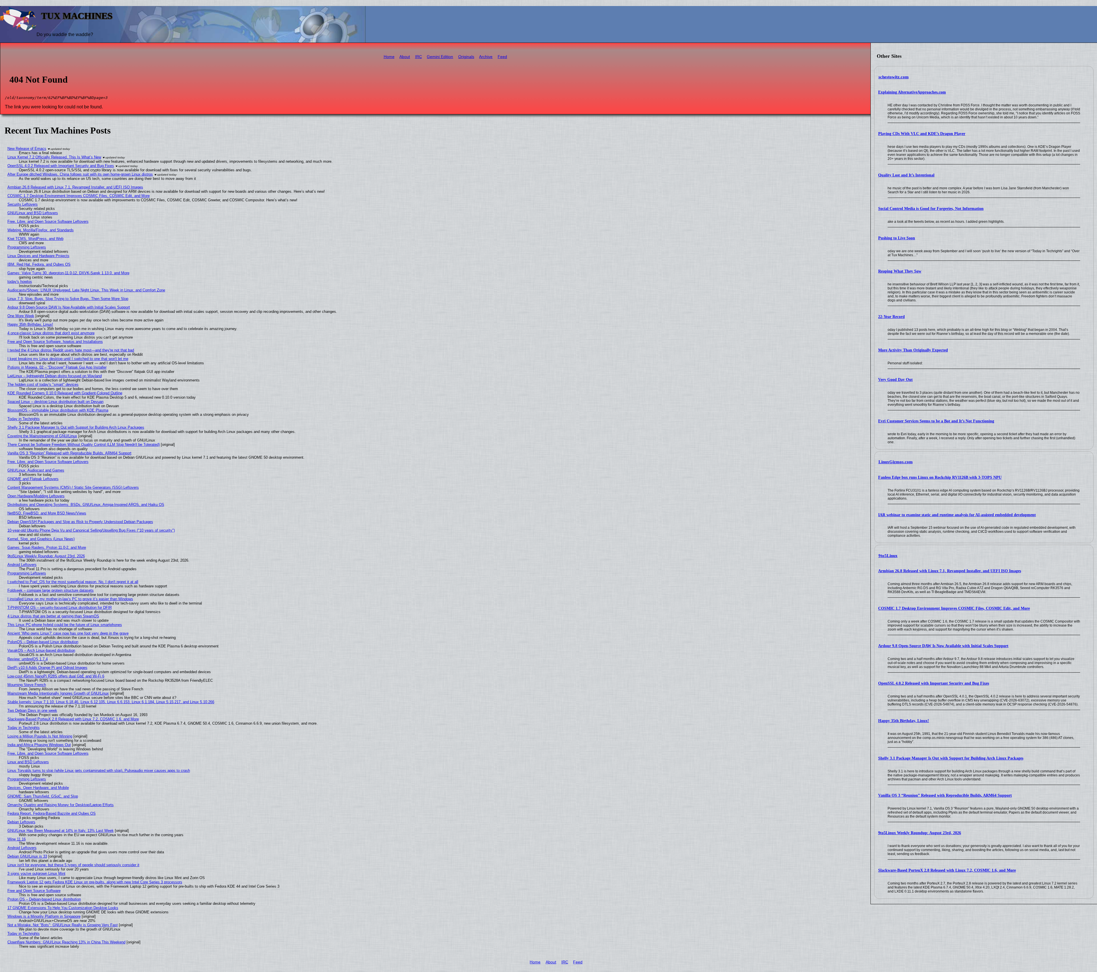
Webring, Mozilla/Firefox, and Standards (40, 230)
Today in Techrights (23, 419)
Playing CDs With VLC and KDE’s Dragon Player (921, 134)
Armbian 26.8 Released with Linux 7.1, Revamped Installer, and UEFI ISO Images (949, 571)
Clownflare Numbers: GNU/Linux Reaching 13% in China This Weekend (66, 942)
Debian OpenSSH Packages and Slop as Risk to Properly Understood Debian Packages (80, 522)
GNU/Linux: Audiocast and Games (35, 470)
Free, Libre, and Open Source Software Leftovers (48, 221)
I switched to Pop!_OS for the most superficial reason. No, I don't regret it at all (72, 582)
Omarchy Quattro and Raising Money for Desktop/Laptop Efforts (60, 805)
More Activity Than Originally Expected (913, 350)
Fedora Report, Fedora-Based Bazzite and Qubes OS (51, 813)
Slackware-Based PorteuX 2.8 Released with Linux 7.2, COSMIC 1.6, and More (947, 870)
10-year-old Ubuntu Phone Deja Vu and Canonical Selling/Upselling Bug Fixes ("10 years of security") (91, 530)
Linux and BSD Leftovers (28, 762)
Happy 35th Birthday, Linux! (903, 721)
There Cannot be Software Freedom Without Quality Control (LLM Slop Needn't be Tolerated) (83, 444)
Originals (466, 57)
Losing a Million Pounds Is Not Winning (39, 736)
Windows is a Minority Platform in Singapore (44, 916)
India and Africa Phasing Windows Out (39, 745)
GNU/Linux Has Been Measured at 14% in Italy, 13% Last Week (60, 830)
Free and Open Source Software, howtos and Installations (55, 341)
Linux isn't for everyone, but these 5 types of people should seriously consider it (73, 865)
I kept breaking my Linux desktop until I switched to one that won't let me (67, 359)
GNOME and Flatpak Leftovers (33, 479)
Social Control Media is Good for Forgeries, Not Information (931, 208)
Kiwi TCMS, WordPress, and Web (35, 238)
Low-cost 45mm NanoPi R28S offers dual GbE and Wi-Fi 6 (55, 676)
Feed (502, 57)
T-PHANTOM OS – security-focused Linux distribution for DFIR (59, 607)
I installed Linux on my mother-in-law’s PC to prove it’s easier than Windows (70, 599)
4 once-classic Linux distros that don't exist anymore (51, 333)
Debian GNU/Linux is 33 (27, 856)
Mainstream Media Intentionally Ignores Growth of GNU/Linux (58, 693)
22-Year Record (891, 317)
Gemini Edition (440, 57)
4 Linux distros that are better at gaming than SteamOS (53, 616)
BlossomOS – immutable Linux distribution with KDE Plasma (57, 410)
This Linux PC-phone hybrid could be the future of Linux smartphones (64, 625)
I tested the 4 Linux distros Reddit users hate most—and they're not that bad (70, 350)
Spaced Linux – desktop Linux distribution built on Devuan (55, 401)
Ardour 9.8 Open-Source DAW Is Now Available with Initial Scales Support (943, 646)
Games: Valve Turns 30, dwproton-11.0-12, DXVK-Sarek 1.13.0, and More (68, 273)
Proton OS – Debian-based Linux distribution (44, 899)
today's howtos (19, 281)
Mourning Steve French (26, 685)
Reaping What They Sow (899, 271)
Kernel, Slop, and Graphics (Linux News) (41, 539)
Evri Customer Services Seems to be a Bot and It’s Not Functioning (936, 421)
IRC (418, 57)
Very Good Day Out (895, 379)
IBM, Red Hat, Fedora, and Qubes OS (39, 264)
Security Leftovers (22, 204)
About (404, 57)
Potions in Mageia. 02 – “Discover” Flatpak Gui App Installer (57, 367)
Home (389, 57)
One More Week (20, 316)
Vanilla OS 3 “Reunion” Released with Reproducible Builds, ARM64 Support (945, 795)
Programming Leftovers (26, 247)
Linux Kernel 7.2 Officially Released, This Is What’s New (54, 157)
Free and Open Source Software (34, 890)
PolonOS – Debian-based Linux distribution (42, 642)
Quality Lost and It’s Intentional (906, 175)
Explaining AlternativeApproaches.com (912, 92)
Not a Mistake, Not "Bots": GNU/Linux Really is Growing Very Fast (62, 925)
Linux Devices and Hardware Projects (38, 256)
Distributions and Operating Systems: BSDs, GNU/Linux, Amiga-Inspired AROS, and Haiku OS (85, 504)
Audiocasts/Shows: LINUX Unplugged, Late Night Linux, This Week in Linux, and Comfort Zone (86, 290)
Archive (486, 57)
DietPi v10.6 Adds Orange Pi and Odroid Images (47, 667)
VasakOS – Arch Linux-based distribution (41, 650)
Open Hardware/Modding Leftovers (36, 496)
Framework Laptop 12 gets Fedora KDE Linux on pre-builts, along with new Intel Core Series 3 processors (94, 882)
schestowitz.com (893, 77)
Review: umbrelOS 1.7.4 (27, 659)
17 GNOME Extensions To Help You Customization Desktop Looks (62, 908)
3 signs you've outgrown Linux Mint (36, 873)
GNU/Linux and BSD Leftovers (32, 213)
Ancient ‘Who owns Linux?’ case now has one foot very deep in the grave (68, 633)
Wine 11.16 (16, 839)
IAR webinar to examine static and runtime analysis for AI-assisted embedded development (957, 515)
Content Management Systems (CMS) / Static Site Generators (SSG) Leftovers (73, 487)
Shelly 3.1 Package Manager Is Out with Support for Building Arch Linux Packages (950, 758)
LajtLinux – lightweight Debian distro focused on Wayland (54, 376)
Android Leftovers (22, 564)
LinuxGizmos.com (895, 462)
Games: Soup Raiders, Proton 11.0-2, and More (46, 547)
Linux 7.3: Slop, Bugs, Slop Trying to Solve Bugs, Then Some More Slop (67, 299)
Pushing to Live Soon (896, 238)
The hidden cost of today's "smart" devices (43, 384)
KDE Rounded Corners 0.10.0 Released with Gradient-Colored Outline (64, 393)
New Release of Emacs (26, 148)
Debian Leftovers (21, 822)
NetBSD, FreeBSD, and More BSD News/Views (46, 513)
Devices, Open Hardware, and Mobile (38, 788)
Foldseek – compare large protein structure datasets (50, 590)
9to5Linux (888, 555)
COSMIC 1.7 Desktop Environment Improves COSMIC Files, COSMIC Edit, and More (954, 608)
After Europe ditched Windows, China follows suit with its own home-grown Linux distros (80, 174)
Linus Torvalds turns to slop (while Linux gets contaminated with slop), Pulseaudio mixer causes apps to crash (98, 770)
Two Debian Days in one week (32, 710)
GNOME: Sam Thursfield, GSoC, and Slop (42, 796)
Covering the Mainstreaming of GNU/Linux (42, 436)
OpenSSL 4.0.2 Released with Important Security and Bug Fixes (933, 683)
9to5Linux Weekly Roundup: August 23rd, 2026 (919, 833)
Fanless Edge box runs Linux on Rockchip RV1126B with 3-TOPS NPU (940, 477)
